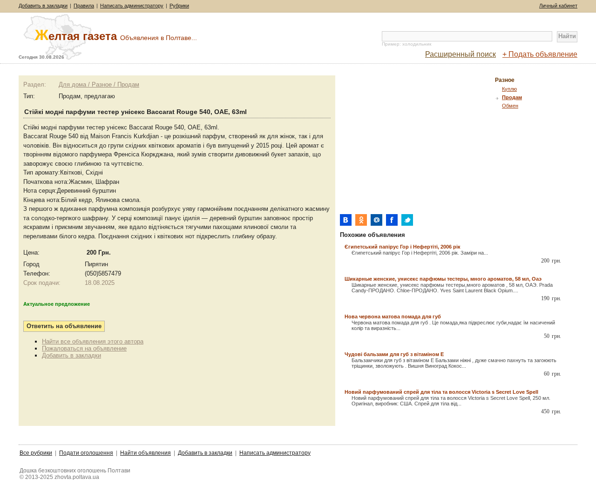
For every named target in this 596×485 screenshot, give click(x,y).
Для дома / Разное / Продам (99, 84)
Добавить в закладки (43, 5)
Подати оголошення (86, 453)
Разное (505, 80)
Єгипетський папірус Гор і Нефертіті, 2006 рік (403, 246)
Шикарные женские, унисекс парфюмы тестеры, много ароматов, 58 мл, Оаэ (443, 279)
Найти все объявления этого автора (92, 341)
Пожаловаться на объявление (84, 348)
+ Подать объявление (539, 54)
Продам (512, 97)
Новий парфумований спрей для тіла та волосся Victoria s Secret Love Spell (441, 392)
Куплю (509, 89)
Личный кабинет (558, 5)
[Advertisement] (418, 140)
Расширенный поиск (460, 54)
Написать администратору (131, 5)
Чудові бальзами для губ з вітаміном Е (394, 354)
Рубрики (179, 5)
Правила (84, 5)
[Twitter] (407, 220)
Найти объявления (145, 453)
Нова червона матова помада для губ (393, 316)
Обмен (510, 105)
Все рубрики (36, 453)
